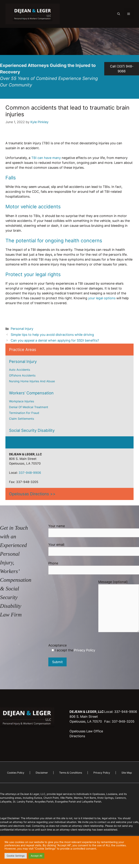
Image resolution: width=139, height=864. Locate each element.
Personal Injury (22, 329)
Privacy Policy (84, 650)
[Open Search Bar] (119, 13)
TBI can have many (46, 158)
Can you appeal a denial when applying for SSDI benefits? (55, 340)
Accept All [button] (36, 855)
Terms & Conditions (70, 772)
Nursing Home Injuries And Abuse (32, 381)
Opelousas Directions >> (32, 493)
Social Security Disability (32, 430)
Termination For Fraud (24, 413)
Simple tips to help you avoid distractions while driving (52, 335)
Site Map (126, 772)
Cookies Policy (16, 772)
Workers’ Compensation (31, 393)
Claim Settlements (21, 418)
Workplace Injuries (21, 401)
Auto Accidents (19, 369)
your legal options (101, 298)
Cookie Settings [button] (16, 855)
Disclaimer (42, 772)
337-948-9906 (30, 472)
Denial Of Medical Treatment (28, 407)
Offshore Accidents (22, 375)
